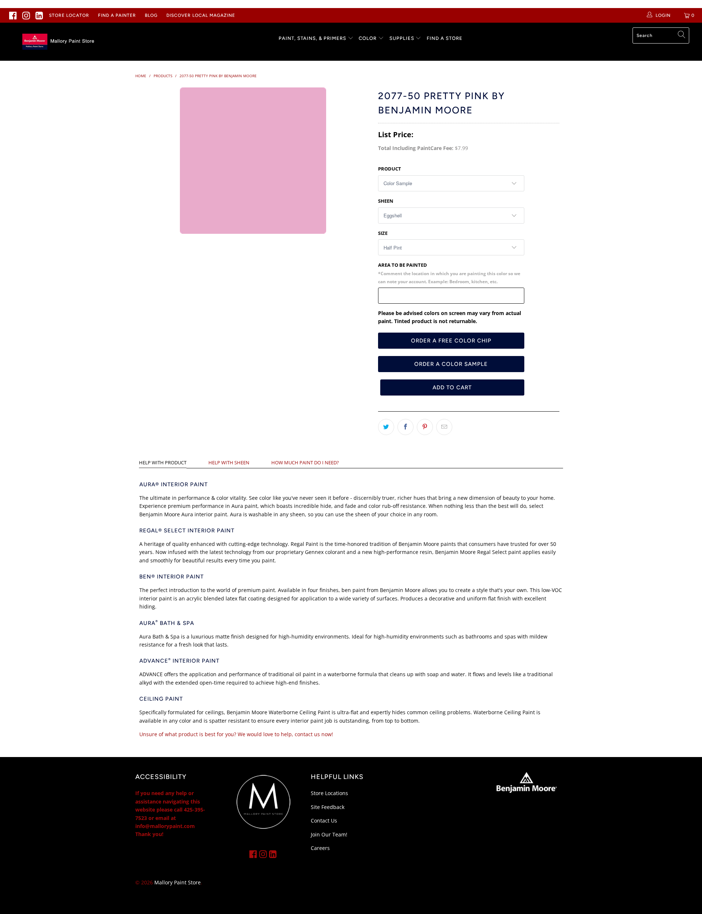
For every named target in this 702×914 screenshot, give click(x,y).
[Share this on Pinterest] (425, 427)
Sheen (385, 201)
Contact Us (324, 820)
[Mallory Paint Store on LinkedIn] (39, 15)
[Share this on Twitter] (386, 427)
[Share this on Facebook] (405, 427)
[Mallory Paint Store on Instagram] (26, 15)
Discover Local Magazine (200, 15)
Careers (320, 847)
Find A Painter (117, 15)
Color (368, 38)
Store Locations (329, 793)
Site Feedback (327, 807)
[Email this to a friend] (444, 427)
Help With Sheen (228, 462)
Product (389, 168)
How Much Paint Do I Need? (305, 462)
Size (383, 233)
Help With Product (162, 462)
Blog (151, 15)
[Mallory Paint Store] (59, 42)
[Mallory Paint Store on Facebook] (13, 15)
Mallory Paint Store (177, 882)
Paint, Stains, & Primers (312, 38)
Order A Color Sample (451, 364)
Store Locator (69, 15)
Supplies (401, 38)
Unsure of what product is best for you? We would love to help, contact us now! (236, 734)
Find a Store (445, 38)
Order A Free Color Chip (451, 340)
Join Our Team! (329, 834)
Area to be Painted (449, 273)
